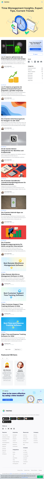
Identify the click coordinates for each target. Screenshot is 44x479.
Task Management (5, 442)
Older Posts (18, 349)
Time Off (4, 452)
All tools (24, 463)
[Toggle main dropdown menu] (42, 2)
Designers (14, 438)
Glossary (24, 440)
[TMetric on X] (5, 428)
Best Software (25, 442)
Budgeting (4, 444)
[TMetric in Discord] (8, 428)
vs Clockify (25, 452)
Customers (36, 440)
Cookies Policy (27, 470)
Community (36, 442)
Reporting (4, 450)
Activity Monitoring (5, 438)
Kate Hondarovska (8, 66)
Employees (15, 444)
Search (36, 54)
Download (35, 438)
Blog (24, 444)
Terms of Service (34, 470)
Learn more (7, 399)
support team (23, 473)
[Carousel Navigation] (13, 358)
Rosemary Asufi (7, 283)
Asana (14, 454)
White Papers (25, 438)
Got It (40, 476)
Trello (14, 459)
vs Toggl (24, 450)
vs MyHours (25, 461)
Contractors (15, 442)
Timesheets (4, 440)
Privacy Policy (20, 470)
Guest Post (30, 80)
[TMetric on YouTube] (11, 428)
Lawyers (14, 440)
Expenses (4, 446)
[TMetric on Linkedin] (14, 428)
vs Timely (25, 459)
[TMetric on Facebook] (3, 428)
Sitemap (40, 470)
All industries (15, 446)
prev (2, 358)
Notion (14, 452)
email (11, 473)
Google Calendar (16, 461)
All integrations (15, 463)
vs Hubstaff (25, 454)
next (6, 358)
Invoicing (4, 448)
